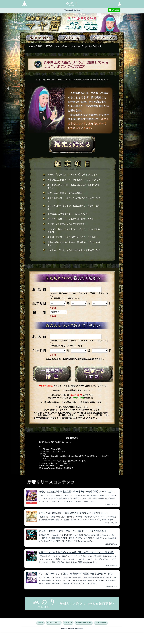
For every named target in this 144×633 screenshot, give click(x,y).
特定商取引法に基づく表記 (83, 623)
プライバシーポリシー (53, 623)
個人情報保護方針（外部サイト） (48, 418)
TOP (31, 46)
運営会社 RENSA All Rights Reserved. (72, 628)
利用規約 (40, 623)
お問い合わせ (68, 623)
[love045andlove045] (52, 373)
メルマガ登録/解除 (101, 623)
